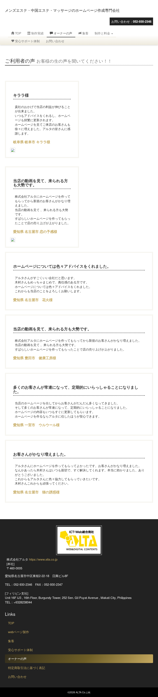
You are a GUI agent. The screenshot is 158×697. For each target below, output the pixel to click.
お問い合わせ (55, 41)
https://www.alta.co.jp (43, 559)
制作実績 (37, 33)
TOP (17, 33)
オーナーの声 (62, 33)
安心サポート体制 (27, 41)
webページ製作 (18, 632)
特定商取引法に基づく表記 (26, 667)
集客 (84, 33)
